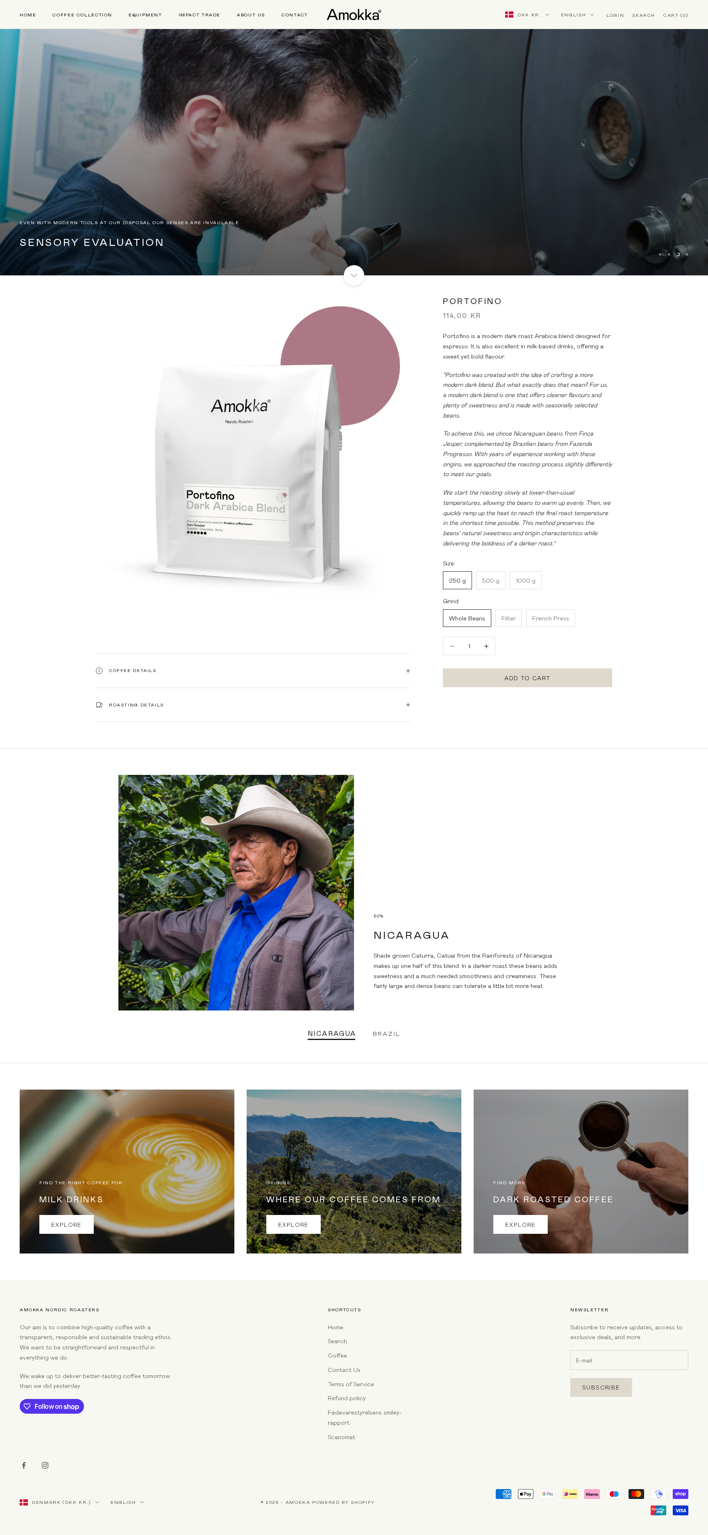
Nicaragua (332, 1033)
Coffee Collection (82, 14)
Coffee (337, 1355)
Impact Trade (199, 14)
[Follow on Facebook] (24, 1465)
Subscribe (601, 1387)
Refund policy (347, 1397)
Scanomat (341, 1436)
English (573, 14)
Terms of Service (351, 1383)
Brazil (387, 1033)
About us (251, 14)
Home (28, 14)
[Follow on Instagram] (45, 1465)
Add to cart (527, 677)
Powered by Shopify (343, 1502)
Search (337, 1340)
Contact (294, 14)
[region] (354, 137)
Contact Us (344, 1369)
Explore (66, 1224)
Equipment (145, 14)
